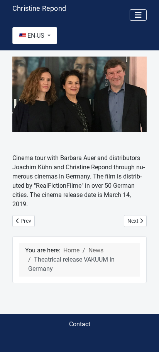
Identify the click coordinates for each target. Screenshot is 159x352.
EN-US (36, 35)
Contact (79, 324)
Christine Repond (39, 8)
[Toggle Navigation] (138, 15)
